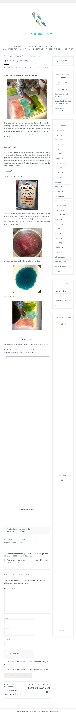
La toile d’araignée (61, 89)
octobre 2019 (59, 210)
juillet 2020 (59, 173)
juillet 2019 (59, 224)
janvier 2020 (59, 196)
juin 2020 (58, 177)
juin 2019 (58, 229)
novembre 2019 (60, 205)
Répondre (28, 556)
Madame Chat (26, 529)
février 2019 (59, 248)
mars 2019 (58, 243)
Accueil (18, 47)
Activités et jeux (34, 47)
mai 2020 (58, 182)
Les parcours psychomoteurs (12, 690)
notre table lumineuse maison (37, 350)
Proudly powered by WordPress (26, 711)
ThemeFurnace (53, 711)
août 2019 (58, 219)
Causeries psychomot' (62, 300)
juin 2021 (58, 149)
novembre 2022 (60, 130)
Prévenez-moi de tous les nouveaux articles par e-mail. (27, 669)
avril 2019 (58, 238)
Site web (7, 639)
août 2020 (58, 168)
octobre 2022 (59, 135)
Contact (69, 49)
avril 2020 (58, 187)
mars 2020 (59, 191)
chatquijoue (63, 475)
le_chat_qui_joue (63, 630)
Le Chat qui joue (38, 34)
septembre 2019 (60, 215)
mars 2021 (58, 154)
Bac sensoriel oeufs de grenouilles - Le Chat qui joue (26, 554)
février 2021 (59, 158)
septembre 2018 (60, 266)
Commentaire (10, 588)
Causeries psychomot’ (14, 49)
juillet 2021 (59, 144)
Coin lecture (36, 49)
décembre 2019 (60, 201)
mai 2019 (58, 234)
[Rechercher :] (63, 61)
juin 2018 (58, 271)
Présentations (54, 49)
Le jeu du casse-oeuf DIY (39, 688)
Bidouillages (53, 47)
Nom (6, 618)
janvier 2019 (59, 252)
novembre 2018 (60, 262)
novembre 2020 (60, 163)
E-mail (7, 629)
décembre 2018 (60, 257)
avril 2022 (58, 140)
